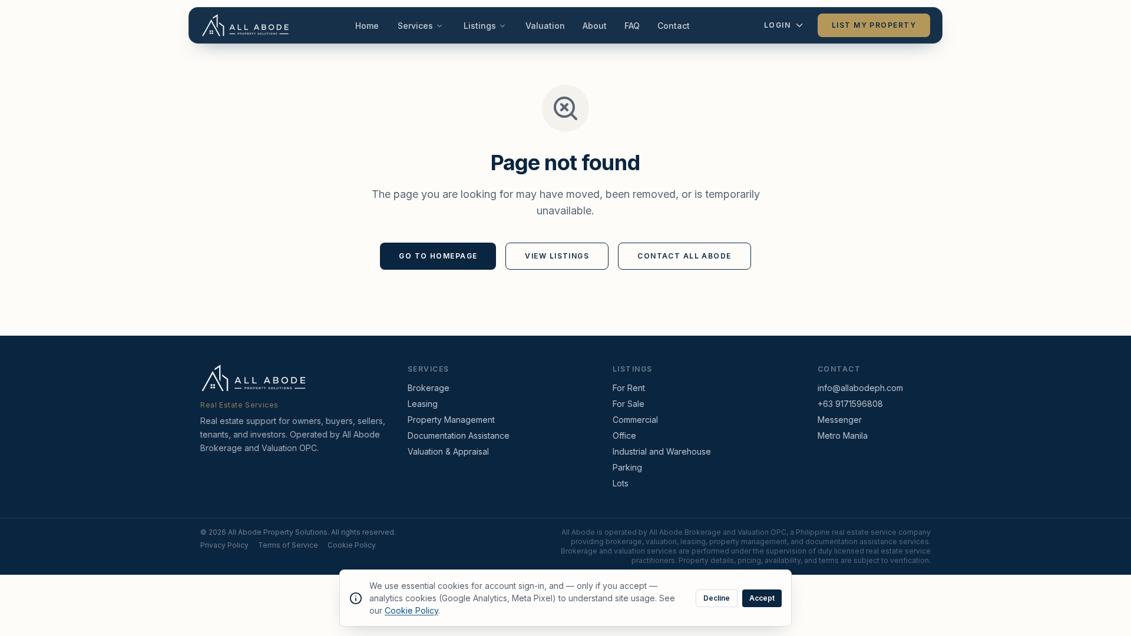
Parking (627, 467)
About (595, 26)
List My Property (874, 25)
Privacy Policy (224, 545)
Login (777, 25)
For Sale (628, 404)
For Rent (629, 388)
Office (624, 435)
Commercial (635, 420)
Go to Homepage (438, 255)
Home (367, 26)
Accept (762, 598)
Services (415, 26)
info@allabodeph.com (860, 388)
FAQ (632, 26)
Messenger (840, 420)
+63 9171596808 (850, 404)
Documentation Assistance (459, 435)
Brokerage (428, 388)
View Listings (557, 255)
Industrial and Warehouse (662, 451)
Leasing (423, 404)
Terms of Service (288, 545)
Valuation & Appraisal (448, 451)
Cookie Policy (352, 545)
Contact (673, 26)
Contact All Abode (684, 255)
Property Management (451, 420)
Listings (480, 26)
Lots (621, 483)
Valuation (545, 26)
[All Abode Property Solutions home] (245, 25)
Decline (716, 598)
